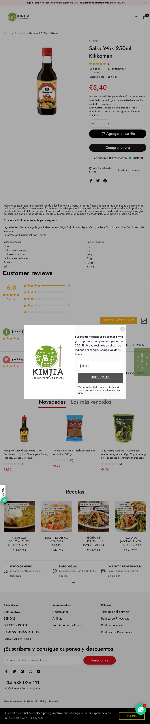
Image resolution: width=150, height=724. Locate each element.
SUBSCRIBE (100, 378)
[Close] (122, 329)
